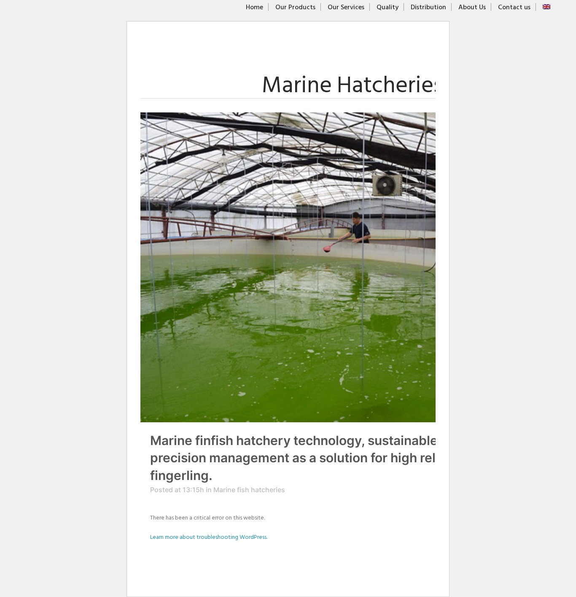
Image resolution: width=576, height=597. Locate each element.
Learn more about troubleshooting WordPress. (208, 537)
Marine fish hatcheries (249, 489)
